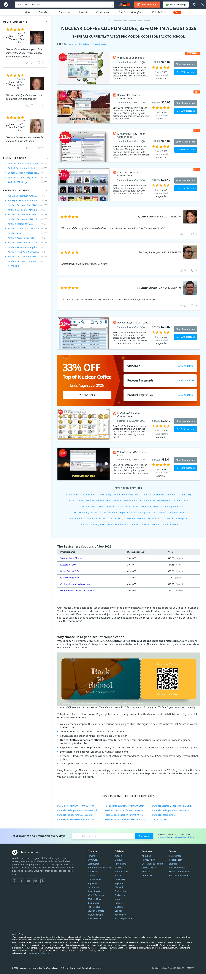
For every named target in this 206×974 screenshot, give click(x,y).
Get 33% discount (186, 72)
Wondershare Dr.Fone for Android (77, 590)
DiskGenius (93, 902)
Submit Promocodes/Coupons (181, 871)
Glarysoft (119, 887)
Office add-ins (88, 494)
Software (83, 524)
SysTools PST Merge (27, 182)
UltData (91, 875)
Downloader (154, 518)
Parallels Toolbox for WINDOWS (27, 228)
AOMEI (118, 875)
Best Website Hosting (152, 863)
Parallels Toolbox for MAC (27, 223)
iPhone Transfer (181, 500)
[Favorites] (194, 4)
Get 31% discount (186, 188)
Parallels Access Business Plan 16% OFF (125, 819)
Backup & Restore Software (127, 500)
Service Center (149, 867)
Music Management (141, 512)
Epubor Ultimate (95, 910)
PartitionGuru (94, 887)
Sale (177, 12)
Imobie (118, 899)
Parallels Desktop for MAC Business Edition (27, 209)
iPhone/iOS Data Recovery (157, 500)
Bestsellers (84, 44)
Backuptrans (121, 895)
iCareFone (92, 871)
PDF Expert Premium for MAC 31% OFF (76, 805)
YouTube (28, 881)
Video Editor (72, 494)
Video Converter (106, 506)
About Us (146, 855)
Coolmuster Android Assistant (75, 584)
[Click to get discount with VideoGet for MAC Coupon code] (83, 464)
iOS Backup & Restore (172, 506)
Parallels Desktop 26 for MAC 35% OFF (124, 810)
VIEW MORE (13, 265)
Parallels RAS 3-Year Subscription (27, 256)
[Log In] (202, 4)
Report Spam (175, 859)
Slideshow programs (128, 506)
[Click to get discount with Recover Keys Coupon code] (83, 333)
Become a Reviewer (179, 875)
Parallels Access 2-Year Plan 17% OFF (75, 819)
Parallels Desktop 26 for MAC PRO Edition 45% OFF (176, 805)
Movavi (118, 859)
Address (146, 871)
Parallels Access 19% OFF (164, 814)
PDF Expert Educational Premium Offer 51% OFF (128, 805)
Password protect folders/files (85, 518)
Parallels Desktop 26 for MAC (27, 214)
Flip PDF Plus (93, 906)
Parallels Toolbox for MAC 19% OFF (74, 814)
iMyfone (119, 883)
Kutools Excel (159, 12)
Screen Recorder (108, 512)
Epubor (118, 910)
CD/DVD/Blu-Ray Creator (85, 512)
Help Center (175, 855)
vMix (27, 12)
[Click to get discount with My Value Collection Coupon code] (83, 425)
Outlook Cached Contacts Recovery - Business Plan (27, 168)
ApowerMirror (94, 918)
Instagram (14, 881)
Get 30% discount (186, 467)
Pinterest (42, 881)
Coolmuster (64, 12)
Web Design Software (118, 524)
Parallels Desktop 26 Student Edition (27, 261)
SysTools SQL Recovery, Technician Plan (27, 177)
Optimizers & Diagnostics (127, 494)
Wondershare (102, 12)
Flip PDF (124, 512)
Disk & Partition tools (84, 506)
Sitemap (173, 863)
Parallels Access (27, 233)
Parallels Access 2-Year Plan (27, 237)
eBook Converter (149, 506)
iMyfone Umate (95, 899)
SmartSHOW (93, 891)
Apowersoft (120, 914)
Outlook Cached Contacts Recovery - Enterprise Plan (27, 172)
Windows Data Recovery (98, 500)
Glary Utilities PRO (69, 577)
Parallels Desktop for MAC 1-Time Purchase (27, 219)
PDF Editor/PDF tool (135, 518)
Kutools (118, 855)
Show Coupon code (185, 64)
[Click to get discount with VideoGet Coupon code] (83, 68)
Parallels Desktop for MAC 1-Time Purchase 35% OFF (176, 810)
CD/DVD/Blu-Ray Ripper (175, 518)
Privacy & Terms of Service (38, 953)
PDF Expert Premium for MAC (27, 195)
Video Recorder (171, 524)
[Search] (111, 5)
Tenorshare (120, 863)
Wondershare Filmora (71, 558)
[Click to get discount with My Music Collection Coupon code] (83, 184)
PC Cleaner (159, 512)
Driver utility (105, 494)
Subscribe (144, 836)
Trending (72, 44)
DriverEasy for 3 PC (69, 571)
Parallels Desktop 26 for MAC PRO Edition (27, 205)
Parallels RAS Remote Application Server (27, 247)
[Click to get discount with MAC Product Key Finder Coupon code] (83, 145)
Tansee (118, 902)
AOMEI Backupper (96, 895)
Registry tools (97, 524)
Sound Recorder (176, 512)
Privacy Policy (164, 837)
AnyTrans (92, 883)
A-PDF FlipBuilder (123, 918)
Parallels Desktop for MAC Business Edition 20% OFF (81, 810)
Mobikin (119, 906)
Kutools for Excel (68, 564)
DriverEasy (44, 12)
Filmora (91, 855)
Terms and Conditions (184, 837)
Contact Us (147, 875)
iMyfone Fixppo (95, 914)
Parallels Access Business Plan (27, 242)
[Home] (110, 20)
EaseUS (83, 12)
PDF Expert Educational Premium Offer (27, 200)
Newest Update (99, 44)
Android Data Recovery (179, 494)
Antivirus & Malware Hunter (146, 524)
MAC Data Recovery (113, 518)
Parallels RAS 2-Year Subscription (27, 251)
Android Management (154, 494)
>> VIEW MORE (159, 819)
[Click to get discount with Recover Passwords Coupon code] (83, 106)
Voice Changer (76, 500)
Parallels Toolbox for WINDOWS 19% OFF (125, 814)
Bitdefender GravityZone (131, 12)
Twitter (35, 881)
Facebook (21, 881)
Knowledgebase (177, 867)
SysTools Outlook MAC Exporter (27, 163)
